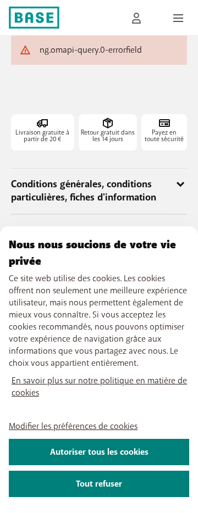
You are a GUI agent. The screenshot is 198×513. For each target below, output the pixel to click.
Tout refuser (99, 483)
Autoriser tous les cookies (99, 452)
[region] (99, 369)
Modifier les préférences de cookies (73, 426)
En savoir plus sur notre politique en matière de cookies (99, 386)
